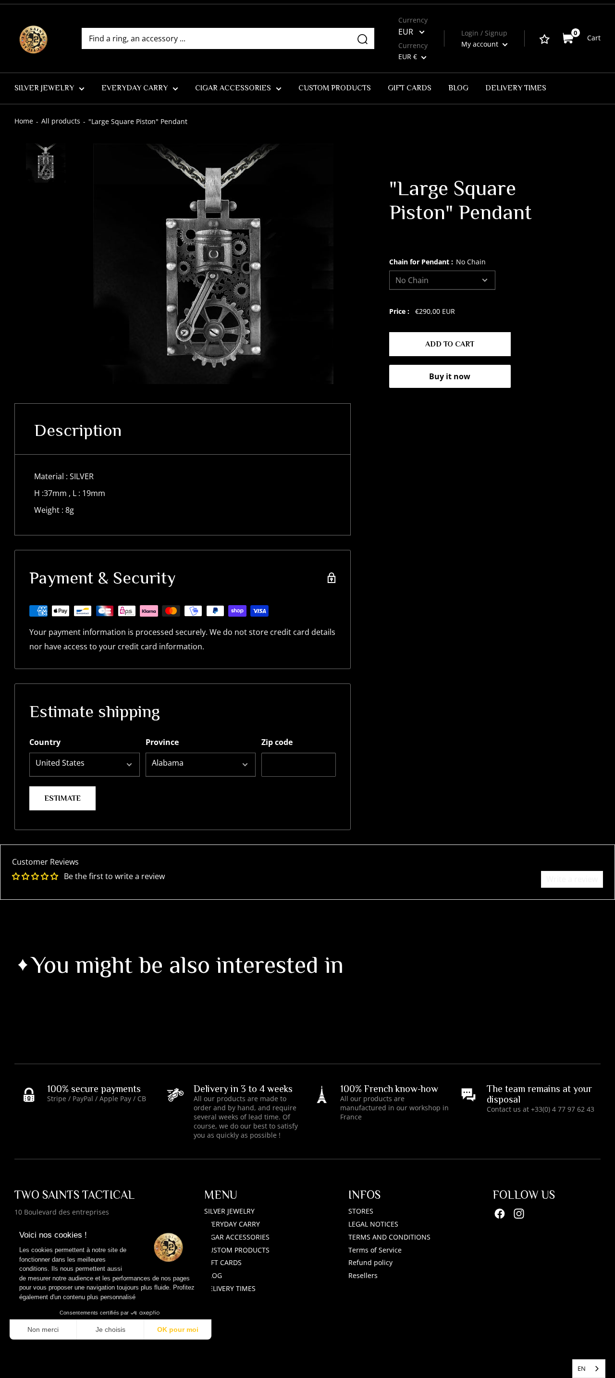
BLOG (458, 88)
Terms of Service (375, 1249)
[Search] (362, 38)
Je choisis (110, 1329)
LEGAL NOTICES (373, 1224)
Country (45, 742)
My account (480, 44)
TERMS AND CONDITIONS (389, 1236)
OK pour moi (177, 1329)
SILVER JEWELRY (44, 88)
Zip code (277, 742)
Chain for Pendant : (437, 261)
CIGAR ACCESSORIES (233, 88)
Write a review (572, 879)
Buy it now (449, 376)
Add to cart (449, 344)
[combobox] (588, 1368)
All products (60, 120)
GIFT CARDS (409, 88)
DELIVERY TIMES (515, 88)
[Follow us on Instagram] (519, 1213)
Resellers (363, 1275)
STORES (360, 1211)
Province (162, 742)
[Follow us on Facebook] (499, 1213)
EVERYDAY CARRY (134, 88)
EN (582, 1368)
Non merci (43, 1329)
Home (23, 120)
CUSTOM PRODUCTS (334, 88)
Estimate (62, 798)
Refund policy (370, 1262)
